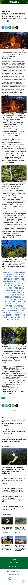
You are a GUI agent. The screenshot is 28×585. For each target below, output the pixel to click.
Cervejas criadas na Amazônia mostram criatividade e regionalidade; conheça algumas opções (12, 498)
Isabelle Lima (6, 24)
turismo (11, 400)
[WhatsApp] (13, 27)
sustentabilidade (5, 400)
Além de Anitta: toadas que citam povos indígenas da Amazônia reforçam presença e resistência (12, 490)
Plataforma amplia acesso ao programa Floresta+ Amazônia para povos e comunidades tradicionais (12, 470)
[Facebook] (2, 27)
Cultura (7, 398)
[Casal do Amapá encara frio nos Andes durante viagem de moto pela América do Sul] (7, 540)
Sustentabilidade (5, 11)
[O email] (16, 27)
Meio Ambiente (13, 398)
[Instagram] (12, 566)
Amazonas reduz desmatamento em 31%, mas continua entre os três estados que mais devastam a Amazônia (13, 422)
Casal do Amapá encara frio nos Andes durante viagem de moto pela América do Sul (13, 431)
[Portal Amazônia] (14, 1)
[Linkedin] (9, 27)
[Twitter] (6, 27)
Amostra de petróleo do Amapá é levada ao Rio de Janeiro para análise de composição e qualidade (14, 439)
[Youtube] (18, 566)
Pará (18, 398)
